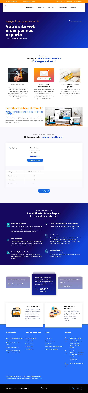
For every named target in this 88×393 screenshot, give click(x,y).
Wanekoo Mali (29, 341)
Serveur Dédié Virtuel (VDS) (12, 347)
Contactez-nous (78, 1)
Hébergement (62, 7)
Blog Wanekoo (48, 343)
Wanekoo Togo (29, 346)
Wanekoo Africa (29, 349)
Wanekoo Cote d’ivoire (31, 338)
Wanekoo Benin (29, 343)
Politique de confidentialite (51, 349)
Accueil (7, 38)
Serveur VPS (73, 7)
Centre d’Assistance (50, 341)
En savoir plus (44, 191)
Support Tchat (68, 1)
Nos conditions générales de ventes (53, 346)
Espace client (59, 1)
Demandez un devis (35, 160)
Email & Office (51, 7)
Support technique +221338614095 (73, 352)
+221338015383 (74, 360)
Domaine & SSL (30, 7)
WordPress (41, 7)
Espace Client (48, 338)
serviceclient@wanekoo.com (29, 1)
